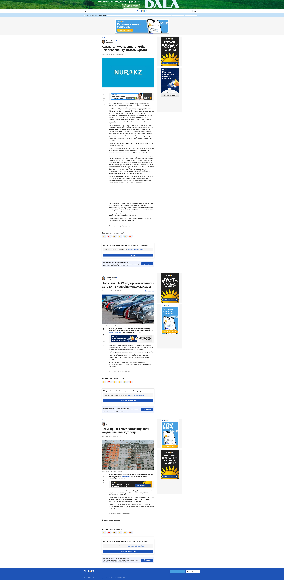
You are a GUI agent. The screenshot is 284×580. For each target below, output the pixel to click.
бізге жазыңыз (126, 226)
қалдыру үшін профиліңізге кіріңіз (136, 249)
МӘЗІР (89, 11)
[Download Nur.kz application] (142, 4)
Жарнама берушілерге (193, 571)
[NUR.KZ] (142, 11)
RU (190, 11)
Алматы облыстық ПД (116, 332)
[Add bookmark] (104, 109)
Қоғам (103, 37)
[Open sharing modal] (104, 104)
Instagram (148, 263)
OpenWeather (126, 476)
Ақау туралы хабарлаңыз (177, 571)
